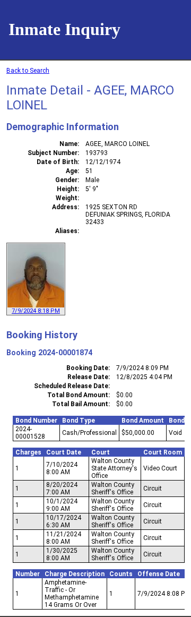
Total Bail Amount (80, 404)
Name (68, 144)
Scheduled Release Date (71, 386)
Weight (66, 198)
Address (64, 207)
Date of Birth (57, 162)
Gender (66, 180)
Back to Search (27, 70)
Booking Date (87, 368)
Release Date (87, 377)
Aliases (66, 231)
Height (67, 189)
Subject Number (52, 153)
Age (71, 171)
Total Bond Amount (77, 395)
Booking (21, 352)
